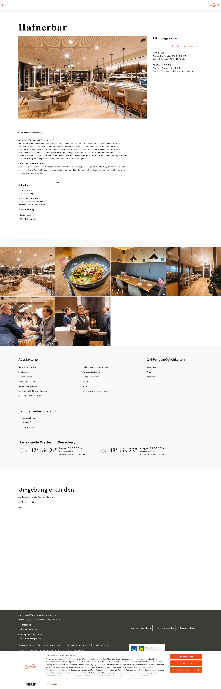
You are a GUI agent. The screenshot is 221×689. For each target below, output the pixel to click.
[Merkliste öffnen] (12, 5)
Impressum (79, 650)
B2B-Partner (42, 645)
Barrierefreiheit (46, 650)
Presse (84, 645)
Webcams (22, 645)
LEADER (22, 650)
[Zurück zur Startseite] (213, 5)
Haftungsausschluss (63, 650)
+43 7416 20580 (33, 198)
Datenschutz (33, 650)
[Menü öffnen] (2, 5)
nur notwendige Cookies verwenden (186, 670)
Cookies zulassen (186, 656)
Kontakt (32, 645)
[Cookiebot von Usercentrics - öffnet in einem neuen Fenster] (30, 684)
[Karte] (9, 5)
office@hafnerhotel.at (34, 201)
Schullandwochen (57, 645)
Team (105, 645)
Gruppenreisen (73, 645)
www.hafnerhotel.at (36, 204)
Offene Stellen (95, 645)
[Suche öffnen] (16, 5)
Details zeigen (51, 684)
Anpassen (185, 663)
